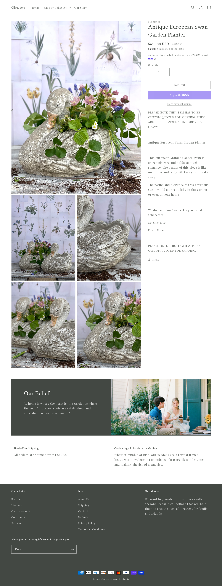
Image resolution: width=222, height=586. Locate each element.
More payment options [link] (179, 103)
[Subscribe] (72, 549)
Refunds (83, 517)
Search (15, 499)
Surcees (16, 523)
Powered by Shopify (119, 579)
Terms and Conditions (92, 529)
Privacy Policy (86, 523)
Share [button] (155, 259)
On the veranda (21, 511)
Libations (17, 505)
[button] (57, 7)
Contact (83, 511)
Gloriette (105, 579)
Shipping (153, 48)
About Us (84, 499)
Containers (18, 517)
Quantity (153, 65)
